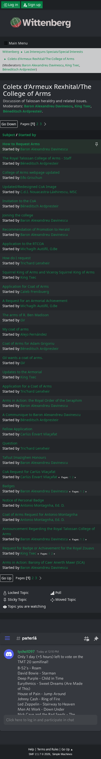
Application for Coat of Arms (25, 286)
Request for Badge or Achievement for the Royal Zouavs (48, 548)
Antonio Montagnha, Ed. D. (42, 505)
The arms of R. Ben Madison (25, 315)
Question (9, 443)
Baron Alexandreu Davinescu (43, 65)
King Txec (72, 65)
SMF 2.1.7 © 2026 (39, 754)
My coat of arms (15, 329)
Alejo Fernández (33, 334)
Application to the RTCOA (23, 243)
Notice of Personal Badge (23, 500)
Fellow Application (17, 429)
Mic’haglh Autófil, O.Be (38, 248)
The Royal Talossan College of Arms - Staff (36, 158)
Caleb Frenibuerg (34, 291)
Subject (8, 134)
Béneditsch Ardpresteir (19, 69)
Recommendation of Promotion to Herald (36, 229)
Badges (8, 486)
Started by (27, 134)
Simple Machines (62, 754)
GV (22, 320)
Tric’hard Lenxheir (35, 263)
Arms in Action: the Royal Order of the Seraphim (42, 400)
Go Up (6, 578)
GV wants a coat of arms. (22, 357)
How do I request (16, 258)
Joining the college (17, 215)
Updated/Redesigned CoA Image (29, 186)
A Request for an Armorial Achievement (34, 300)
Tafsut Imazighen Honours (24, 457)
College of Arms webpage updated (31, 172)
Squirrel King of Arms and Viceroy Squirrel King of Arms (48, 272)
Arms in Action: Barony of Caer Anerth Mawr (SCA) (43, 562)
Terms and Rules (47, 749)
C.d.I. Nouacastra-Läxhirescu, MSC (48, 191)
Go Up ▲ (67, 749)
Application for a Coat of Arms (27, 386)
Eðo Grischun (31, 177)
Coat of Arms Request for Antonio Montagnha (39, 514)
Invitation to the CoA (19, 201)
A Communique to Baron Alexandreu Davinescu (41, 414)
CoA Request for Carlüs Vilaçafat (28, 471)
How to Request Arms (21, 144)
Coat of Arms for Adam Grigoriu (28, 343)
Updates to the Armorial (22, 372)
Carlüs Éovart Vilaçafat (38, 434)
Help (31, 749)
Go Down (8, 124)
